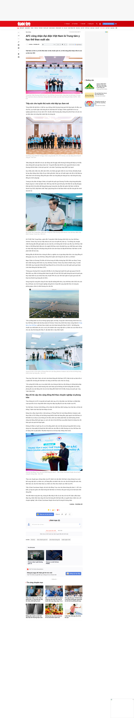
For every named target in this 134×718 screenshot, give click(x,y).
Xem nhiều (27, 28)
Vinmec (33, 539)
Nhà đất (97, 28)
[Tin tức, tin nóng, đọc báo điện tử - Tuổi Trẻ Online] (23, 23)
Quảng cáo (91, 23)
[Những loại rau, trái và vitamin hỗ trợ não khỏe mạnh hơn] (54, 609)
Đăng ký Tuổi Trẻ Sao (108, 23)
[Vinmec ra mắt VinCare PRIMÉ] (54, 555)
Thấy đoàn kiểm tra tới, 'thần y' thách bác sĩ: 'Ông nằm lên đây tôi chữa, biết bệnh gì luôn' (34, 599)
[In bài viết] (18, 57)
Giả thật (108, 28)
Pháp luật (45, 28)
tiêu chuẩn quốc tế (42, 539)
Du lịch (65, 28)
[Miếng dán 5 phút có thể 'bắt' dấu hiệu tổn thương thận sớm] (34, 609)
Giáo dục (92, 28)
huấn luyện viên (66, 539)
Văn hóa (78, 28)
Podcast (68, 23)
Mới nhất (22, 28)
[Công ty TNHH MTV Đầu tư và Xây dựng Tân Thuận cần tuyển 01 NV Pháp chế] (89, 86)
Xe (62, 28)
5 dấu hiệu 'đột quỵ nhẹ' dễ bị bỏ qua (73, 616)
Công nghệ (58, 28)
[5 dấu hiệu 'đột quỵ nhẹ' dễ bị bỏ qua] (73, 609)
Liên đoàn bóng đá (54, 539)
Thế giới (40, 28)
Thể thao (87, 28)
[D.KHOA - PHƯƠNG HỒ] (27, 44)
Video (32, 28)
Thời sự (36, 28)
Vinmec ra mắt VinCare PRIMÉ (52, 562)
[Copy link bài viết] (66, 514)
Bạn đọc (113, 28)
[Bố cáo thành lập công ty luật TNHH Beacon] (89, 95)
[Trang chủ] (18, 28)
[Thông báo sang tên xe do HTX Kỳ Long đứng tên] (89, 104)
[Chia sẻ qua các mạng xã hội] (69, 514)
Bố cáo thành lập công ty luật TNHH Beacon (101, 94)
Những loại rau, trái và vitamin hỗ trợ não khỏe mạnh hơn (53, 616)
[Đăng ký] (73, 573)
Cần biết (83, 23)
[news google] (75, 44)
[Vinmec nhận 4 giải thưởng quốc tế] (36, 555)
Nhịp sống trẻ (71, 28)
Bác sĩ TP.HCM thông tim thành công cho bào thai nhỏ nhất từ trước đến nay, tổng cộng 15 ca (54, 599)
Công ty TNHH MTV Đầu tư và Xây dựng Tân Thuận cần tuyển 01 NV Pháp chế (102, 85)
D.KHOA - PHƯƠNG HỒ (34, 44)
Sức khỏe (102, 28)
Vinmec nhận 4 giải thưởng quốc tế (35, 562)
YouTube (75, 23)
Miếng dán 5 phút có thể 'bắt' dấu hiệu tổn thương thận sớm (34, 616)
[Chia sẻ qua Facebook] (62, 514)
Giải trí (82, 28)
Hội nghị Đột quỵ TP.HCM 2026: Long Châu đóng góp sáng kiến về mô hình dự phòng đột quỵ (73, 599)
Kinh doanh (52, 28)
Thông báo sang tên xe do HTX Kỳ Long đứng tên (100, 103)
